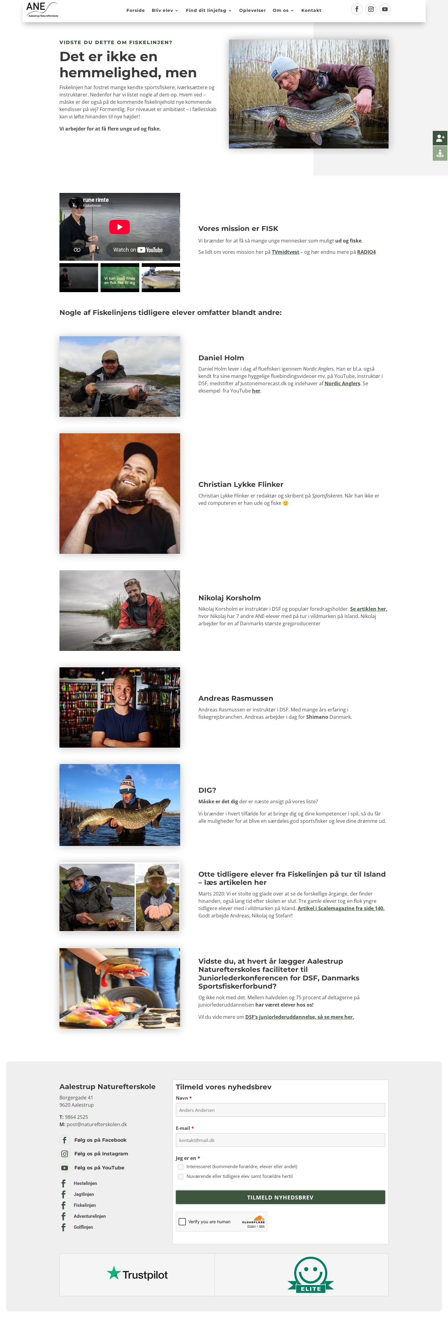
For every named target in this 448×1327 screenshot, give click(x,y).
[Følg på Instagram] (371, 9)
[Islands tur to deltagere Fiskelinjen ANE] (119, 930)
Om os (281, 10)
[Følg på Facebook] (357, 9)
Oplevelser (252, 10)
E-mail (185, 1128)
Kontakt (311, 10)
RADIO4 (366, 252)
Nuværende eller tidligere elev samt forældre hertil (240, 1176)
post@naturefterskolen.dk (97, 1124)
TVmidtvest (285, 252)
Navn (184, 1098)
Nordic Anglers (342, 383)
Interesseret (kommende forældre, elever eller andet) (242, 1166)
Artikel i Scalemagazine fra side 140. (341, 908)
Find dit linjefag (206, 10)
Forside (135, 10)
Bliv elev (162, 10)
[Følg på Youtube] (385, 9)
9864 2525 (76, 1117)
